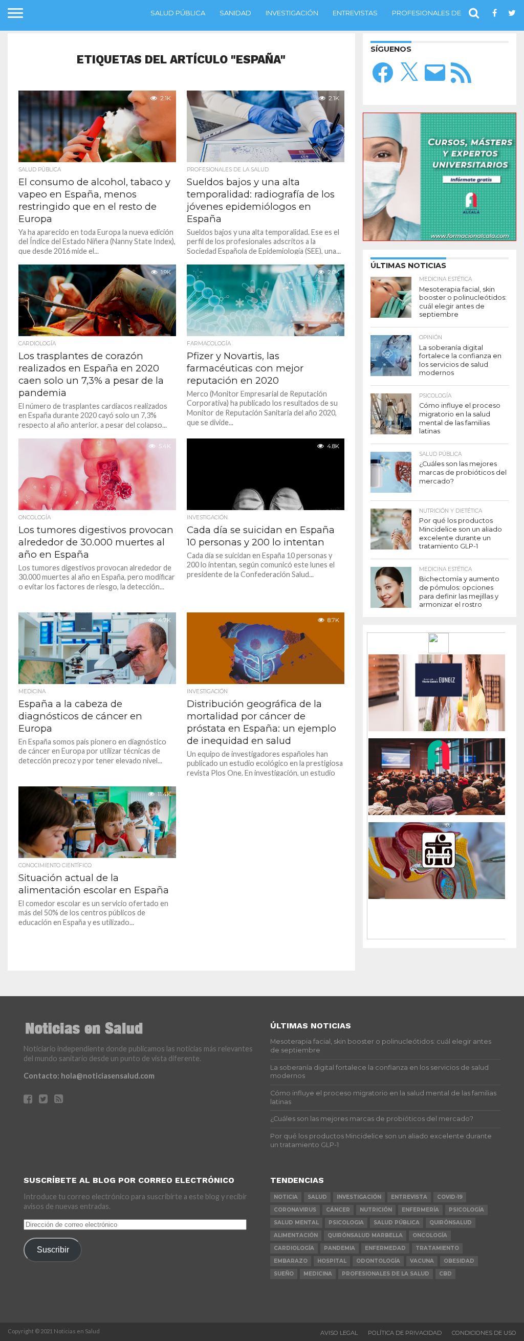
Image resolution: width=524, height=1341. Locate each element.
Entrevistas (355, 13)
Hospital (331, 1261)
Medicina (317, 1273)
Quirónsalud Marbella (365, 1235)
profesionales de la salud (385, 1273)
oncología (429, 1235)
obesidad (459, 1261)
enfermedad (385, 1248)
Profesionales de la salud (444, 13)
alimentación (296, 1235)
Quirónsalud (450, 1222)
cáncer (338, 1209)
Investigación (292, 13)
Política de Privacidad (405, 1332)
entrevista (409, 1197)
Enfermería (420, 1209)
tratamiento (437, 1248)
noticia (286, 1197)
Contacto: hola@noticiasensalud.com (89, 1075)
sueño (284, 1273)
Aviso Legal (339, 1332)
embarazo (291, 1261)
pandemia (339, 1248)
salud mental (296, 1222)
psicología (466, 1209)
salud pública (397, 1222)
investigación (359, 1197)
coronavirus (295, 1209)
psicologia (346, 1222)
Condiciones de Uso (484, 1332)
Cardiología (294, 1248)
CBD (445, 1273)
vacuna (422, 1261)
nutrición (376, 1209)
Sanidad (235, 13)
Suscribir (53, 1249)
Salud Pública (177, 13)
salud (317, 1197)
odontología (378, 1261)
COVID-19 (450, 1197)
